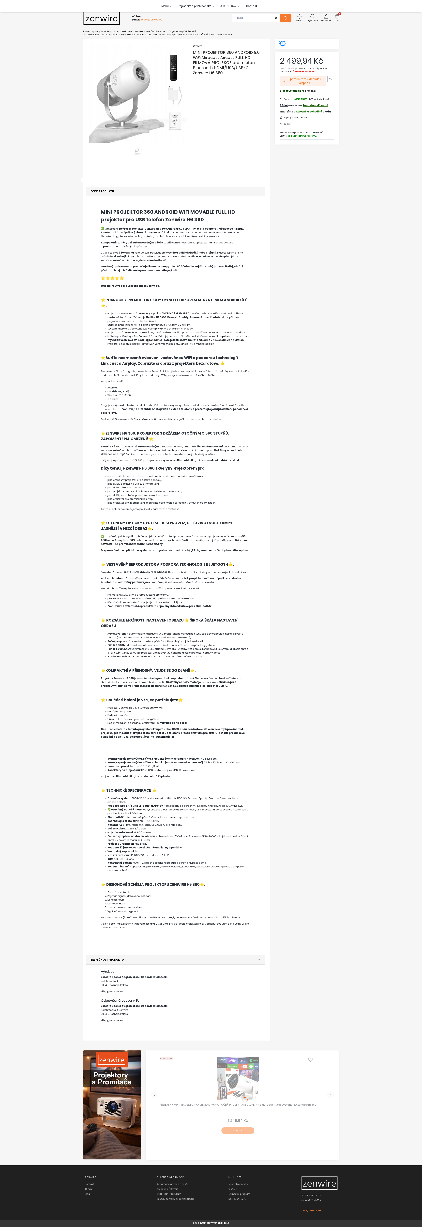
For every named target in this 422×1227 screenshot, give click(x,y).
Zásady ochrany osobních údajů (175, 1199)
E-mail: (147, 19)
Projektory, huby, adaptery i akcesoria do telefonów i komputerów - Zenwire (124, 31)
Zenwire (197, 45)
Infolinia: (136, 16)
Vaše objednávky (238, 1184)
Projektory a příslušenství (182, 31)
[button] (285, 18)
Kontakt (89, 1184)
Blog (87, 1194)
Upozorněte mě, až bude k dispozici (304, 81)
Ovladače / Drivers (167, 1189)
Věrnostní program (239, 1194)
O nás (88, 1189)
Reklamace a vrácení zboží (172, 1184)
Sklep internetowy (209, 1223)
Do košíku (238, 1130)
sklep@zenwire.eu (112, 991)
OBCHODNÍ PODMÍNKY (169, 1194)
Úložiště (232, 1189)
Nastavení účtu (237, 1199)
